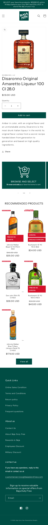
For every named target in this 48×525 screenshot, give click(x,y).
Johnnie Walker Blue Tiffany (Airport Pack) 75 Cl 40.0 (13, 347)
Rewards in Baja (12, 440)
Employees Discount (14, 446)
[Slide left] (18, 193)
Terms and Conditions (15, 393)
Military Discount (13, 452)
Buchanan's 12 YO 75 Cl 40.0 (35, 246)
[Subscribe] (40, 498)
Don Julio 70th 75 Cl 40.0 (13, 297)
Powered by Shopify (31, 520)
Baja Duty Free (20, 520)
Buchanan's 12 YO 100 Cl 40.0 (35, 297)
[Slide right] (30, 193)
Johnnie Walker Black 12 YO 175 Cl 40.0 (13, 247)
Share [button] (7, 151)
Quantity (5, 101)
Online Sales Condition (15, 387)
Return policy (11, 399)
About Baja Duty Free (15, 434)
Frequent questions (14, 411)
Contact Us (10, 428)
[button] (3, 16)
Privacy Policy (11, 405)
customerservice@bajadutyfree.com (24, 477)
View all (24, 361)
